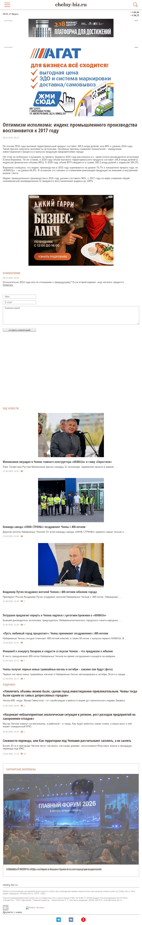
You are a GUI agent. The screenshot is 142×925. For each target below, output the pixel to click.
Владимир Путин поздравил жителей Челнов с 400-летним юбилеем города (50, 592)
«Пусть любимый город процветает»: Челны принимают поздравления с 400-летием (55, 633)
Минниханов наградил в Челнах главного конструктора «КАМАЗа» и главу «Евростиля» (57, 462)
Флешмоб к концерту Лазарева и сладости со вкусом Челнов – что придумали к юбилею (58, 651)
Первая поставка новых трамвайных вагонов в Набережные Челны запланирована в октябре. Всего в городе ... (65, 674)
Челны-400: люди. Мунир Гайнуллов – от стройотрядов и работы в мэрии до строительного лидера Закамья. (64, 700)
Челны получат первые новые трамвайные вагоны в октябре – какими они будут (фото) (58, 669)
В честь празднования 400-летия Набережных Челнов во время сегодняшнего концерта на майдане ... (60, 656)
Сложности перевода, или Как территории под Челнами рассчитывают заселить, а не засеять (67, 740)
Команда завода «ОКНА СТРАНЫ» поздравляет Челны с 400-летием (44, 527)
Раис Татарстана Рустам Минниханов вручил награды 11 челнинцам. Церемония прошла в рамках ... (60, 466)
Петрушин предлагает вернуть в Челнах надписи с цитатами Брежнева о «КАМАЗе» (54, 615)
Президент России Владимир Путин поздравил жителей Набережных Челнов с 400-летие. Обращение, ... (62, 597)
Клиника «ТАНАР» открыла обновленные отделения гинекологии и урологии (54, 869)
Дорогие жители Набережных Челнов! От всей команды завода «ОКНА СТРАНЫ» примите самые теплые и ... (65, 531)
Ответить (8, 285)
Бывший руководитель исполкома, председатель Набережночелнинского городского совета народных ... (62, 620)
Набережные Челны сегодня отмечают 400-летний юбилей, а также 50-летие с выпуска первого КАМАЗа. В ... (65, 638)
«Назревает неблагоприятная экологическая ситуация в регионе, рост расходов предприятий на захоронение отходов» (69, 716)
